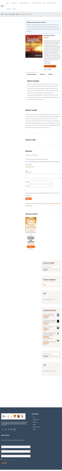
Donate (14, 8)
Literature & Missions (24, 3)
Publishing (14, 3)
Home (7, 3)
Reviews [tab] (42, 74)
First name (3, 444)
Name (27, 182)
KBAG (17, 14)
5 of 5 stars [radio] (33, 167)
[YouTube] (14, 429)
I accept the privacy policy (8, 460)
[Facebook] (2, 429)
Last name (3, 449)
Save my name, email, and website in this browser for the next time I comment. (42, 194)
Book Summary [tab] (31, 74)
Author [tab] (50, 74)
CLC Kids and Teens (36, 2)
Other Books (12, 14)
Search (45, 269)
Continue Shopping (50, 66)
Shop (44, 2)
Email (27, 186)
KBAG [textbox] (45, 284)
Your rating (28, 164)
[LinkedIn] (8, 429)
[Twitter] (11, 429)
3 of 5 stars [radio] (29, 167)
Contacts (8, 8)
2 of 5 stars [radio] (28, 167)
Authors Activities (51, 3)
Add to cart (30, 246)
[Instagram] (5, 429)
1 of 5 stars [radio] (26, 167)
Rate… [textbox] (27, 170)
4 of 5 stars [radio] (31, 167)
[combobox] (43, 170)
